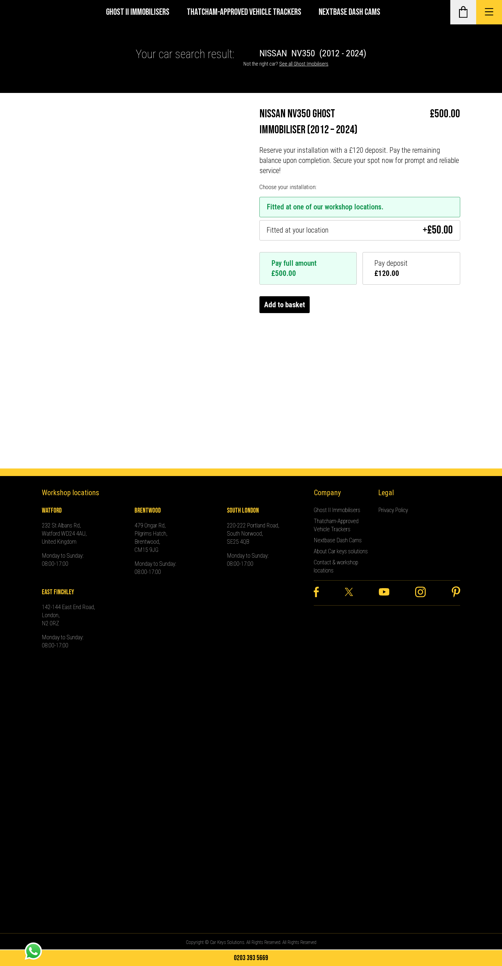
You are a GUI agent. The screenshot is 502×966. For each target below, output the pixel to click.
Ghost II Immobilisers (137, 12)
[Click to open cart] (463, 12)
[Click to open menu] (489, 12)
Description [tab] (58, 287)
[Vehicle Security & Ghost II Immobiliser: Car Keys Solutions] (18, 12)
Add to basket (284, 305)
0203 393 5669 (251, 958)
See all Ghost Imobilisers (303, 64)
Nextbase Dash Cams (349, 12)
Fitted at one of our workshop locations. (325, 207)
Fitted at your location (360, 230)
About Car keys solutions (341, 551)
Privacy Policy (393, 510)
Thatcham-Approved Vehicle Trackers (244, 12)
